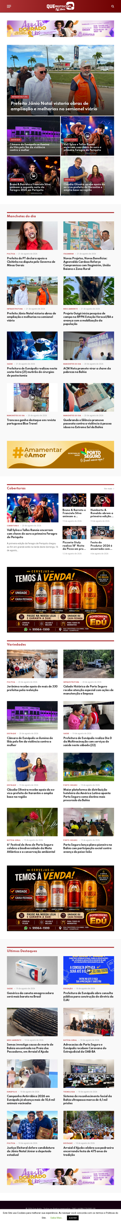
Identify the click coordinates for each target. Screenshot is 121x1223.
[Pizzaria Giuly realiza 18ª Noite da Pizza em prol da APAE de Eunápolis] (74, 532)
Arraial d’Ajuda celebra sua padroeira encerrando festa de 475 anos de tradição (88, 1151)
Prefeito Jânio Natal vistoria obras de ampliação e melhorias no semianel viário (54, 106)
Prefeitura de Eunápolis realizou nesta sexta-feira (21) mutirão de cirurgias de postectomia (32, 372)
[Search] (112, 6)
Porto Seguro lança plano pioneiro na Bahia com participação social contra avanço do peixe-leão (87, 848)
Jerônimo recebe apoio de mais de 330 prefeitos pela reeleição (32, 688)
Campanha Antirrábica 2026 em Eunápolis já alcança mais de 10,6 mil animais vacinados (31, 1100)
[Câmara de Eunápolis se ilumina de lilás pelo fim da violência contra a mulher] (33, 136)
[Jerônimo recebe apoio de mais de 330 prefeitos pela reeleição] (32, 664)
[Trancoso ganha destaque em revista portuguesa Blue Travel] (32, 397)
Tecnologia (69, 1092)
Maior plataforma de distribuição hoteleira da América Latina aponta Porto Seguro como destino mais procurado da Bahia (87, 795)
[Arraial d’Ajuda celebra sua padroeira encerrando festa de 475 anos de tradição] (88, 1125)
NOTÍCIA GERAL (14, 840)
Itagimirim (68, 254)
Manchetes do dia (21, 216)
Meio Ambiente (70, 309)
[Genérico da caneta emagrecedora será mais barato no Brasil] (32, 970)
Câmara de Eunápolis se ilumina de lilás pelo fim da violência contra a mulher (29, 147)
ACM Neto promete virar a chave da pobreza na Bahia (87, 370)
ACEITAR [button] (73, 1218)
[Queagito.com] (60, 6)
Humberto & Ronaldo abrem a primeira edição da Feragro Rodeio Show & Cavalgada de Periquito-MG (101, 513)
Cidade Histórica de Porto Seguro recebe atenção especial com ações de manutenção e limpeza (88, 690)
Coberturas (71, 140)
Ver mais (108, 488)
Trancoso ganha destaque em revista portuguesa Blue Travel (31, 422)
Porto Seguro (70, 785)
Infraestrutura (20, 97)
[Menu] (9, 6)
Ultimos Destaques (22, 951)
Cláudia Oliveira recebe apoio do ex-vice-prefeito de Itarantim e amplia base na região (84, 187)
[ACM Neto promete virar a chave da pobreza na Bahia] (88, 346)
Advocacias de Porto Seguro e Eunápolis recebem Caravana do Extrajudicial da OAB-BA (84, 1048)
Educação (68, 989)
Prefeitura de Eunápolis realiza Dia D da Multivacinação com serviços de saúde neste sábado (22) (87, 742)
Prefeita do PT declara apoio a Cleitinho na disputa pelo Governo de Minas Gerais (31, 262)
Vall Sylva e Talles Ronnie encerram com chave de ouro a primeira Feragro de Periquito (82, 147)
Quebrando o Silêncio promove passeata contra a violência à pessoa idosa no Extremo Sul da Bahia (87, 424)
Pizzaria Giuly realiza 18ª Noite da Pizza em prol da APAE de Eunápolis (73, 546)
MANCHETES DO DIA (72, 364)
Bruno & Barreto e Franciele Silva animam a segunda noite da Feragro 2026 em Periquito (30, 187)
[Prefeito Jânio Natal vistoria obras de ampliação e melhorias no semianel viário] (60, 80)
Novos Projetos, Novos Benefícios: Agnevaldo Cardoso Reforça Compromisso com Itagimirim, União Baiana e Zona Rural (86, 263)
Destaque (15, 140)
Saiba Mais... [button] (56, 1217)
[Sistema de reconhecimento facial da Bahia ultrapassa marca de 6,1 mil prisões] (88, 1073)
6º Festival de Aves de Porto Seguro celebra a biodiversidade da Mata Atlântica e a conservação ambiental (31, 848)
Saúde (10, 364)
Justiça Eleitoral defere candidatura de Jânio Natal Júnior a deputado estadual (31, 1151)
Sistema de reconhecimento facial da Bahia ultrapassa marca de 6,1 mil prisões (87, 1100)
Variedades (16, 644)
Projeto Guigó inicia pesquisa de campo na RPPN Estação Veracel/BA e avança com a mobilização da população (88, 319)
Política (11, 254)
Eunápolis (12, 1092)
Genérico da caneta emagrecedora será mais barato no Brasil (30, 995)
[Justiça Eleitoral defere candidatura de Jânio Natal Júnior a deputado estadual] (32, 1125)
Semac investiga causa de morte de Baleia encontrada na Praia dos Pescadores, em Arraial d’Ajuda (30, 1048)
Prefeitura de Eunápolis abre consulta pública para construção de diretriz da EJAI (88, 997)
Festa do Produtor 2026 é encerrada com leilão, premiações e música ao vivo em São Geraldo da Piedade (102, 546)
